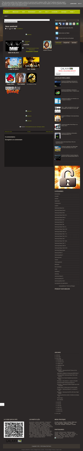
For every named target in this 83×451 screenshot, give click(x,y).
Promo (72, 11)
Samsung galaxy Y (59, 255)
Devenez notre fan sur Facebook (66, 38)
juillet (58, 369)
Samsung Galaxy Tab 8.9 (60, 245)
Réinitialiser (32, 424)
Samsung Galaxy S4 (46, 425)
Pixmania (68, 434)
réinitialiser (57, 271)
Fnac (66, 433)
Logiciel (56, 205)
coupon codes (59, 449)
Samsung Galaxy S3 (45, 424)
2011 (57, 413)
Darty (63, 436)
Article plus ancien (49, 131)
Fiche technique (38, 423)
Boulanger (67, 436)
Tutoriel (56, 259)
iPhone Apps (60, 397)
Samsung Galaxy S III (59, 219)
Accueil (28, 131)
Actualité (57, 196)
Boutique (64, 11)
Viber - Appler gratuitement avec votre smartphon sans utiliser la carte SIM (70, 108)
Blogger (73, 286)
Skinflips (56, 434)
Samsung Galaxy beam (60, 250)
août (58, 367)
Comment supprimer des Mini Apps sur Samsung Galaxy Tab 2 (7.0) (69, 147)
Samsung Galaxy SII (59, 222)
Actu (6, 16)
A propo (60, 422)
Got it (80, 3)
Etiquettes (66, 42)
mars (58, 407)
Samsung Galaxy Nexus (60, 210)
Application (31, 126)
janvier (59, 411)
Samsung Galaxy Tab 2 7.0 (35, 431)
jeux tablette (42, 126)
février (58, 409)
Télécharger (32, 11)
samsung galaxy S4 (59, 278)
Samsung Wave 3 (58, 252)
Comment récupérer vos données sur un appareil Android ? (70, 99)
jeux (34, 126)
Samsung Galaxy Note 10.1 (61, 215)
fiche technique (58, 266)
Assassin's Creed (32, 51)
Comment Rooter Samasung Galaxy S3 (65, 382)
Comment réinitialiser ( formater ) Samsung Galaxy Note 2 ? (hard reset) (70, 90)
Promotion (31, 434)
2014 (57, 355)
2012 (57, 358)
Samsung (38, 424)
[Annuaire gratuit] (59, 437)
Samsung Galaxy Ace (59, 208)
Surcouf (72, 436)
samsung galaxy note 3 (60, 280)
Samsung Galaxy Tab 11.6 (60, 231)
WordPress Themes (30, 449)
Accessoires (57, 194)
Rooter (48, 423)
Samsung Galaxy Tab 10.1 (60, 226)
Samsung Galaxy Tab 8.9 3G (61, 248)
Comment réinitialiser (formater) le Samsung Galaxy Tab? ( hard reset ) (69, 82)
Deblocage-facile (70, 432)
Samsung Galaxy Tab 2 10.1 (61, 236)
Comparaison (58, 203)
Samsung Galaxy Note (60, 212)
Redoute (74, 433)
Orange (69, 433)
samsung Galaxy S (59, 276)
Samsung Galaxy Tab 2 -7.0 (61, 233)
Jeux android (11, 26)
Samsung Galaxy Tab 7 (60, 238)
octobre (59, 363)
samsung (57, 273)
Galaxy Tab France (47, 446)
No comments (19, 28)
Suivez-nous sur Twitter (64, 33)
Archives (74, 42)
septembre (59, 365)
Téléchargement (58, 262)
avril (58, 405)
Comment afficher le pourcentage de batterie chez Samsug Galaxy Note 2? (70, 156)
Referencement (62, 432)
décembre (59, 360)
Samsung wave (58, 257)
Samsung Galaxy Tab (59, 224)
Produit (7, 11)
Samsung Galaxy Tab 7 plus (61, 241)
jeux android (37, 126)
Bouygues (61, 433)
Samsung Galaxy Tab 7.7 (60, 243)
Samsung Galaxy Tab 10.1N (61, 229)
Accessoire (55, 11)
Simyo (62, 435)
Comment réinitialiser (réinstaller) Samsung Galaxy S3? (69, 134)
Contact (65, 422)
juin (58, 402)
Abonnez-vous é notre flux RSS (66, 27)
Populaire (58, 42)
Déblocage (16, 11)
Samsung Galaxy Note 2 (60, 217)
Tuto (47, 11)
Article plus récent (8, 131)
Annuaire (57, 432)
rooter (56, 269)
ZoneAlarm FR (58, 436)
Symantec (73, 434)
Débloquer (31, 423)
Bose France (72, 435)
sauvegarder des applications (61, 283)
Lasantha (42, 449)
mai (58, 403)
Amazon (56, 433)
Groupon (66, 435)
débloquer (57, 264)
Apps (40, 11)
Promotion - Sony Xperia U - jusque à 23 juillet (67, 380)
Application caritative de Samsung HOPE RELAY (68, 373)
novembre (59, 361)
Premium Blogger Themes (50, 449)
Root (23, 11)
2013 (57, 356)
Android (26, 126)
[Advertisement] (67, 55)
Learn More (73, 3)
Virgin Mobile (62, 434)
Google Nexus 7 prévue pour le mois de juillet (67, 387)
